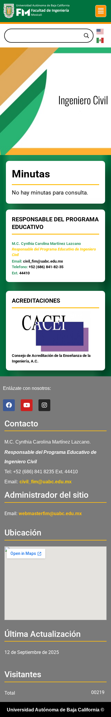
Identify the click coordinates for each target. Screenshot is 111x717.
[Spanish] (100, 40)
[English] (100, 31)
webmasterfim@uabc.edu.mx (50, 513)
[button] (100, 11)
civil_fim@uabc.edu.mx (43, 261)
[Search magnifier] (86, 36)
